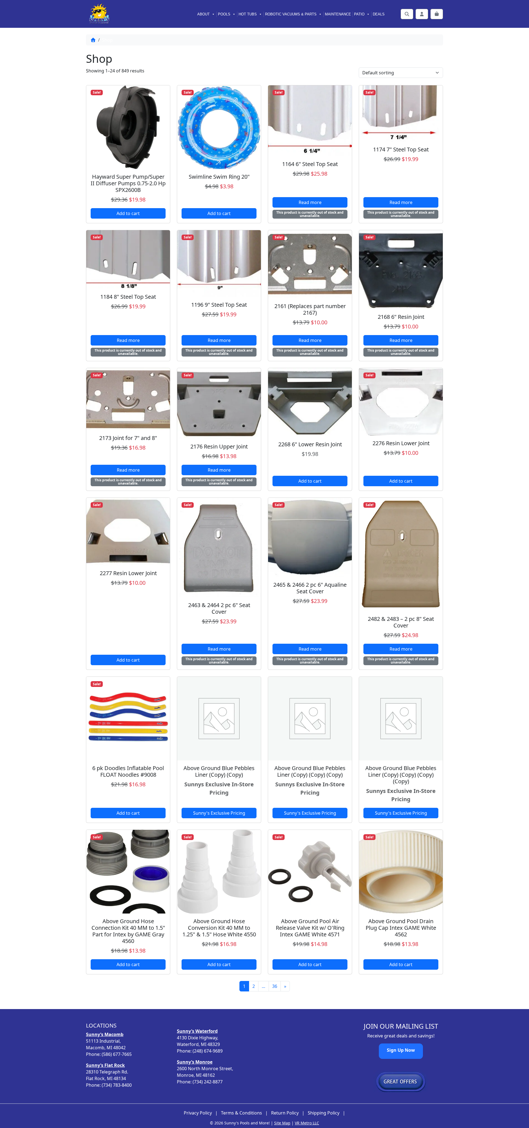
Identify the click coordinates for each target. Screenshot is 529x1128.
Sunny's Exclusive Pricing (219, 813)
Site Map (282, 1123)
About (203, 14)
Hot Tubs (248, 14)
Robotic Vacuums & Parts (291, 14)
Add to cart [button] (128, 213)
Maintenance (338, 14)
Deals (379, 14)
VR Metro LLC (307, 1123)
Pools (224, 14)
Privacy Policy (198, 1113)
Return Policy (285, 1113)
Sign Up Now (401, 1050)
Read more (310, 202)
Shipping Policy (323, 1113)
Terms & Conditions (241, 1113)
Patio (359, 14)
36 (274, 986)
